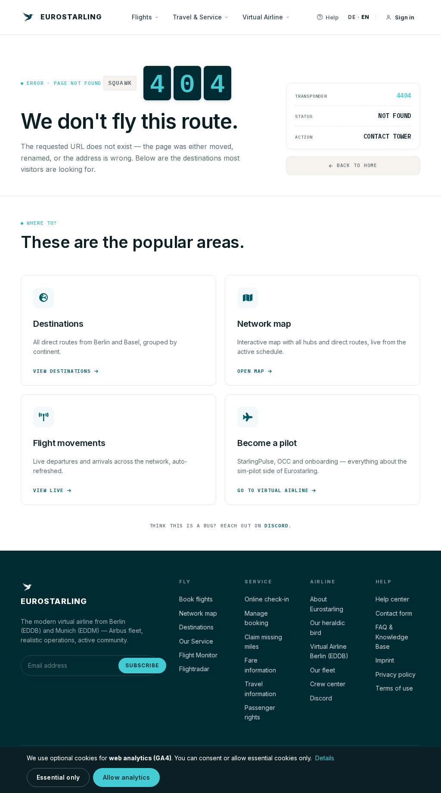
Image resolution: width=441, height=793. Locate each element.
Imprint (385, 660)
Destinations (196, 627)
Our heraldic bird (327, 627)
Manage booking (256, 618)
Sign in (404, 17)
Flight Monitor (198, 655)
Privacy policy (396, 674)
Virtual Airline (262, 17)
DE (351, 17)
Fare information (260, 665)
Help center (392, 599)
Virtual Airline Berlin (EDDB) (329, 651)
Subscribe (142, 665)
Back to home (357, 165)
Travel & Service (197, 17)
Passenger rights (260, 712)
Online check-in (267, 599)
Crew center (327, 684)
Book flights (196, 599)
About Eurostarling (326, 603)
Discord (276, 526)
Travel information (260, 688)
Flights (142, 17)
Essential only (58, 777)
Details (324, 758)
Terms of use (394, 688)
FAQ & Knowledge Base (392, 636)
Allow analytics (126, 777)
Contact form (394, 613)
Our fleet (322, 670)
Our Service (196, 641)
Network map (198, 613)
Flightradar (194, 668)
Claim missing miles (263, 641)
